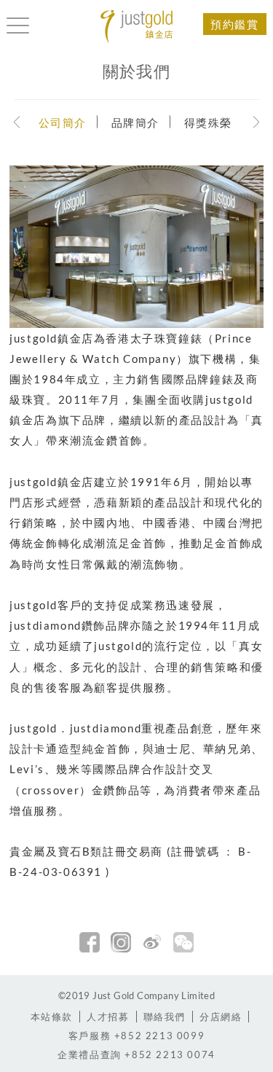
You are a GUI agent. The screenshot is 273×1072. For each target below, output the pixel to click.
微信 (183, 942)
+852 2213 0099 (136, 1035)
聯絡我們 (164, 1016)
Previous (17, 122)
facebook (89, 942)
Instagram (121, 942)
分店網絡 (220, 1016)
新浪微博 (152, 942)
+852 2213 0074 (136, 1054)
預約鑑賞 (234, 24)
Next (256, 122)
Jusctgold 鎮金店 (136, 26)
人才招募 (108, 1016)
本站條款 (52, 1016)
